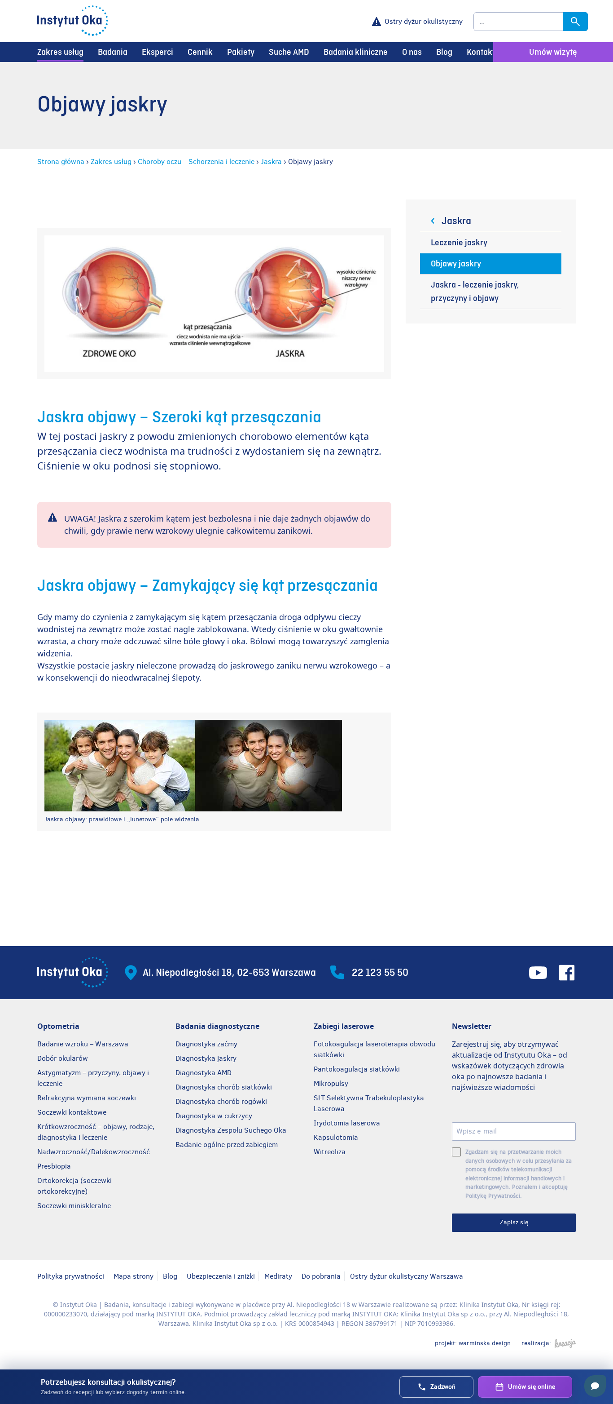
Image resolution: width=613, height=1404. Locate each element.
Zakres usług (60, 52)
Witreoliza (330, 1151)
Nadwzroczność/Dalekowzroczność (94, 1151)
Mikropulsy (331, 1083)
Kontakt (481, 52)
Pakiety (240, 52)
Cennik (200, 52)
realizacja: (536, 1343)
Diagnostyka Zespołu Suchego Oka (230, 1130)
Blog (444, 52)
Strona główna (60, 161)
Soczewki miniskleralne (74, 1205)
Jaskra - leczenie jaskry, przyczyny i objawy (475, 291)
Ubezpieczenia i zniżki (221, 1276)
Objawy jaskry (456, 263)
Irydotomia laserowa (347, 1123)
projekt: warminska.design (473, 1343)
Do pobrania (321, 1276)
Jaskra (271, 161)
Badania (112, 52)
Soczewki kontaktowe (71, 1112)
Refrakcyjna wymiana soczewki (86, 1098)
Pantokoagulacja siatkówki (357, 1069)
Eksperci (157, 52)
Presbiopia (54, 1166)
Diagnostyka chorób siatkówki (223, 1087)
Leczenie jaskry (459, 242)
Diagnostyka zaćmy (206, 1044)
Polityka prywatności (70, 1276)
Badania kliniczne (356, 52)
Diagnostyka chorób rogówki (221, 1101)
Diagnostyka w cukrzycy (213, 1116)
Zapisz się (514, 1222)
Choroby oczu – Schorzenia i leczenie (196, 161)
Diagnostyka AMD (203, 1072)
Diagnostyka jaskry (205, 1058)
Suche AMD (289, 52)
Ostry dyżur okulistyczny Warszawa (406, 1276)
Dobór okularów (62, 1058)
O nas (412, 52)
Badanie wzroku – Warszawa (82, 1044)
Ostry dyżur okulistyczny (424, 21)
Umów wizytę (553, 52)
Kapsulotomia (336, 1137)
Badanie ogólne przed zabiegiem (226, 1144)
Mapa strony (133, 1276)
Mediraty (278, 1276)
